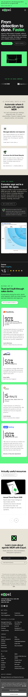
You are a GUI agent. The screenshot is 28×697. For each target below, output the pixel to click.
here (14, 586)
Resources (4, 647)
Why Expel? (4, 613)
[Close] (26, 680)
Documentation (19, 645)
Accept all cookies (14, 694)
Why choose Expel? (8, 204)
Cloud (2, 656)
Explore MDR (6, 43)
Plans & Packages (19, 615)
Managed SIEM (5, 626)
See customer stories (9, 302)
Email (2, 660)
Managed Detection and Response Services (12, 677)
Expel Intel (17, 643)
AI (1, 654)
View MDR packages (8, 562)
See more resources (8, 475)
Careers (3, 643)
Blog (16, 637)
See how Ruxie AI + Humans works (12, 165)
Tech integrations (5, 615)
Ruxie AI (17, 626)
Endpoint (3, 662)
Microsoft (17, 664)
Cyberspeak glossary (20, 641)
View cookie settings (14, 690)
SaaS (2, 669)
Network (3, 667)
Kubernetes (18, 662)
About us (3, 637)
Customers (17, 613)
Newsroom (4, 645)
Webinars (17, 639)
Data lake (3, 658)
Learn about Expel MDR (9, 142)
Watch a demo (19, 43)
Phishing (3, 628)
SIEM (16, 654)
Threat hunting (5, 630)
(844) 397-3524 (5, 602)
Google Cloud (18, 660)
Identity (3, 665)
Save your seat (6, 5)
